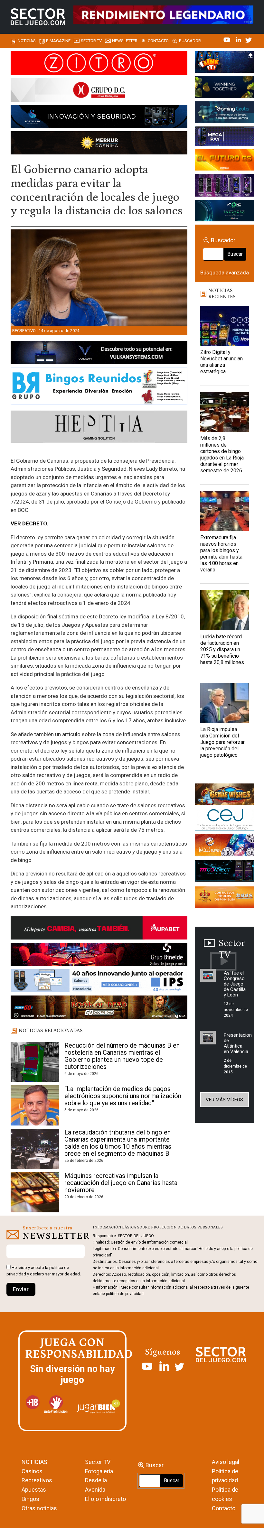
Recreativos (37, 1480)
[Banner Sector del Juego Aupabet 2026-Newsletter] (99, 929)
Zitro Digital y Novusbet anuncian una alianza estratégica (221, 362)
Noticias (27, 40)
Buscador (190, 40)
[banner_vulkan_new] (99, 353)
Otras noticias (39, 1508)
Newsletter (124, 40)
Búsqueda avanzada (224, 272)
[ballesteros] (224, 846)
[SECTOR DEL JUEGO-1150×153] (99, 91)
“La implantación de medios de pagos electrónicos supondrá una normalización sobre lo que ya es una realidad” (122, 1096)
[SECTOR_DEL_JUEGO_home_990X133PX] (99, 64)
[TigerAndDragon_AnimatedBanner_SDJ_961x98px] (163, 14)
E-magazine (58, 40)
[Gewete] (224, 186)
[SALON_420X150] (224, 161)
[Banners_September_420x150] (224, 898)
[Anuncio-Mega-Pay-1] (224, 137)
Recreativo (24, 330)
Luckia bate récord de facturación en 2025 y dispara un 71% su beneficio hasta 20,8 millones (222, 649)
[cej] (224, 820)
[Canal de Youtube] (227, 39)
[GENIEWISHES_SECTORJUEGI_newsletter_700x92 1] (99, 144)
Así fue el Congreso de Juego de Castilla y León (235, 984)
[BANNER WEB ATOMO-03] (224, 211)
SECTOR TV (91, 40)
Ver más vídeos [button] (224, 1100)
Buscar (235, 254)
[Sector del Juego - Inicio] (38, 16)
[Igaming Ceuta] (224, 113)
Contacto (158, 40)
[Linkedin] (239, 39)
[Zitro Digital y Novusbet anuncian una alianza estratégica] (224, 326)
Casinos (32, 1471)
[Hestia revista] (99, 427)
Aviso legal (225, 1462)
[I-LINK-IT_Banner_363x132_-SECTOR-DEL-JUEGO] (224, 63)
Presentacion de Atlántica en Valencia (238, 1043)
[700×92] (99, 1008)
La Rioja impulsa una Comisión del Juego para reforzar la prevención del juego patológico (222, 742)
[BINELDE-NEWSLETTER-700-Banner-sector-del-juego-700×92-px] (99, 955)
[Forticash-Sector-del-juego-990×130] (99, 117)
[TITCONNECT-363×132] (224, 872)
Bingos (30, 1499)
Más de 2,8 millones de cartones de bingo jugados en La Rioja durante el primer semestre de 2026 (222, 454)
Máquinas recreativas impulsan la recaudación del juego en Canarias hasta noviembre (120, 1182)
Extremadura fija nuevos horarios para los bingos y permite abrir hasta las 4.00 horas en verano (221, 553)
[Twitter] (248, 39)
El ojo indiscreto (105, 1499)
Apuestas (34, 1489)
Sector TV (97, 1462)
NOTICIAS (34, 1462)
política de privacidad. (125, 1294)
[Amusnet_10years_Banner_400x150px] (224, 88)
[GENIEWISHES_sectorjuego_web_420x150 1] (224, 795)
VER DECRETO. (29, 523)
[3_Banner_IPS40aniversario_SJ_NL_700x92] (99, 982)
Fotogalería (99, 1471)
